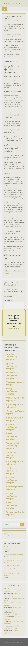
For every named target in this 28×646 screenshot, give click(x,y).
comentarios (14, 328)
